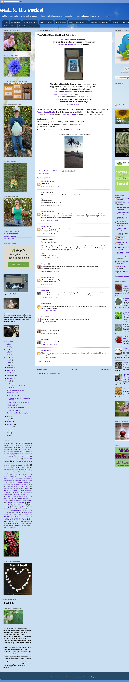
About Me (35, 26)
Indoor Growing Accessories (78, 22)
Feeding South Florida (46, 112)
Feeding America (100, 109)
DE (25, 459)
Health (26, 488)
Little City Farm (122, 238)
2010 (7, 433)
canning (6, 453)
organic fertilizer (27, 500)
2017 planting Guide (17, 445)
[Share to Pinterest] (74, 171)
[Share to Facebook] (72, 171)
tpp (27, 516)
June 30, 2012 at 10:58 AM (50, 271)
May (8, 416)
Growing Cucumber (25, 474)
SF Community (28, 510)
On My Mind (15, 500)
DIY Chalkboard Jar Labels (15, 390)
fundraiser (12, 465)
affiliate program (8, 447)
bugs (28, 451)
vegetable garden (18, 523)
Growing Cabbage (8, 473)
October (10, 373)
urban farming (8, 521)
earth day (26, 461)
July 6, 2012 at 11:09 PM (49, 344)
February (10, 424)
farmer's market (15, 463)
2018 (7, 349)
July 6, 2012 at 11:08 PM (49, 333)
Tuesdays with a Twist (15, 519)
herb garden (28, 490)
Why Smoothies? (12, 405)
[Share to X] (70, 171)
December (10, 367)
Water (28, 525)
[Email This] (66, 171)
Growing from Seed (46, 22)
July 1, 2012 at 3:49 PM (48, 310)
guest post (24, 486)
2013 (7, 362)
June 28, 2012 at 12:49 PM (50, 186)
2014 (7, 360)
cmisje (80, 677)
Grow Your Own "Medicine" (99, 22)
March (9, 421)
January (10, 427)
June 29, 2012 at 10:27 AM (50, 205)
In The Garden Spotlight (18, 494)
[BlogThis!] (68, 171)
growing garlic (20, 476)
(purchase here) (73, 104)
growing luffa (27, 478)
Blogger (93, 677)
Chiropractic (27, 453)
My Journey (12, 498)
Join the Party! (23, 26)
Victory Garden (61, 22)
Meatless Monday (18, 496)
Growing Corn (14, 474)
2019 (7, 347)
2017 (7, 352)
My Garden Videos (10, 26)
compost (20, 455)
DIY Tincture (17, 461)
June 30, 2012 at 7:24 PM (49, 297)
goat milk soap (10, 469)
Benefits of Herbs (9, 449)
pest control (15, 505)
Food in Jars (121, 228)
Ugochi (43, 264)
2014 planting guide (11, 443)
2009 (7, 435)
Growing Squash (14, 484)
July (8, 381)
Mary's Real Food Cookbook (69, 44)
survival (27, 514)
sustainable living (11, 516)
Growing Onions (8, 480)
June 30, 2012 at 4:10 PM (49, 284)
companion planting (9, 455)
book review (22, 449)
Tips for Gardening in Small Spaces (18, 402)
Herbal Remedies (12, 492)
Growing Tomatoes (27, 484)
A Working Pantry (123, 198)
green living (20, 469)
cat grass (12, 453)
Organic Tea (7, 505)
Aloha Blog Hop (18, 447)
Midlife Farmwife (122, 271)
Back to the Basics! (21, 10)
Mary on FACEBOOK (10, 236)
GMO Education (27, 467)
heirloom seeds (11, 490)
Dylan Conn (45, 192)
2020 (7, 344)
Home (6, 22)
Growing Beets (14, 471)
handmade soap (8, 488)
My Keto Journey (25, 498)
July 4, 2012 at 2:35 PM (48, 322)
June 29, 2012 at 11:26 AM (50, 220)
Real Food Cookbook (13, 410)
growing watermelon (11, 486)
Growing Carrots (20, 473)
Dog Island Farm (122, 217)
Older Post (105, 369)
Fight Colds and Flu (13, 395)
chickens (19, 453)
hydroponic (6, 494)
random (23, 505)
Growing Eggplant (9, 476)
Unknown (44, 303)
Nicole (43, 317)
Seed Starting (16, 510)
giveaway (7, 467)
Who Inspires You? (13, 393)
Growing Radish (16, 482)
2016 (7, 355)
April (9, 419)
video (23, 525)
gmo (16, 467)
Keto (31, 494)
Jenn (43, 328)
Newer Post (42, 369)
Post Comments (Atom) (53, 373)
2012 (7, 365)
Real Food (45, 173)
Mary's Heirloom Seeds (11, 233)
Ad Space (27, 445)
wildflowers (6, 527)
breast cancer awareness (17, 451)
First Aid (24, 463)
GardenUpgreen (122, 261)
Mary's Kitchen (122, 242)
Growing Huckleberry (16, 478)
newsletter (6, 500)
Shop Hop (8, 512)
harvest (18, 488)
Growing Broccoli (25, 471)
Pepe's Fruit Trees (9, 238)
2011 (7, 430)
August (9, 378)
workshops (13, 527)
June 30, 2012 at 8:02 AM (49, 258)
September (11, 375)
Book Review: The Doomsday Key (18, 413)
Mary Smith (45, 181)
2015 (7, 357)
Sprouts (17, 512)
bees (27, 447)
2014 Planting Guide (30, 22)
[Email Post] (62, 171)
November (10, 370)
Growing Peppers (20, 480)
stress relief (17, 514)
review (14, 509)
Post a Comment (44, 361)
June (9, 383)
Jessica (44, 290)
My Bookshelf (15, 22)
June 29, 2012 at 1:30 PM (49, 233)
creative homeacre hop (12, 459)
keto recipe (8, 496)
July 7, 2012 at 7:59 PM (48, 357)
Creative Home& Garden (20, 457)
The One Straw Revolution (15, 407)
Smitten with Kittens (68, 114)
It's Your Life (121, 266)
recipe (14, 507)
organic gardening (16, 502)
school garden (22, 509)
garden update (23, 465)
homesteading (26, 492)
